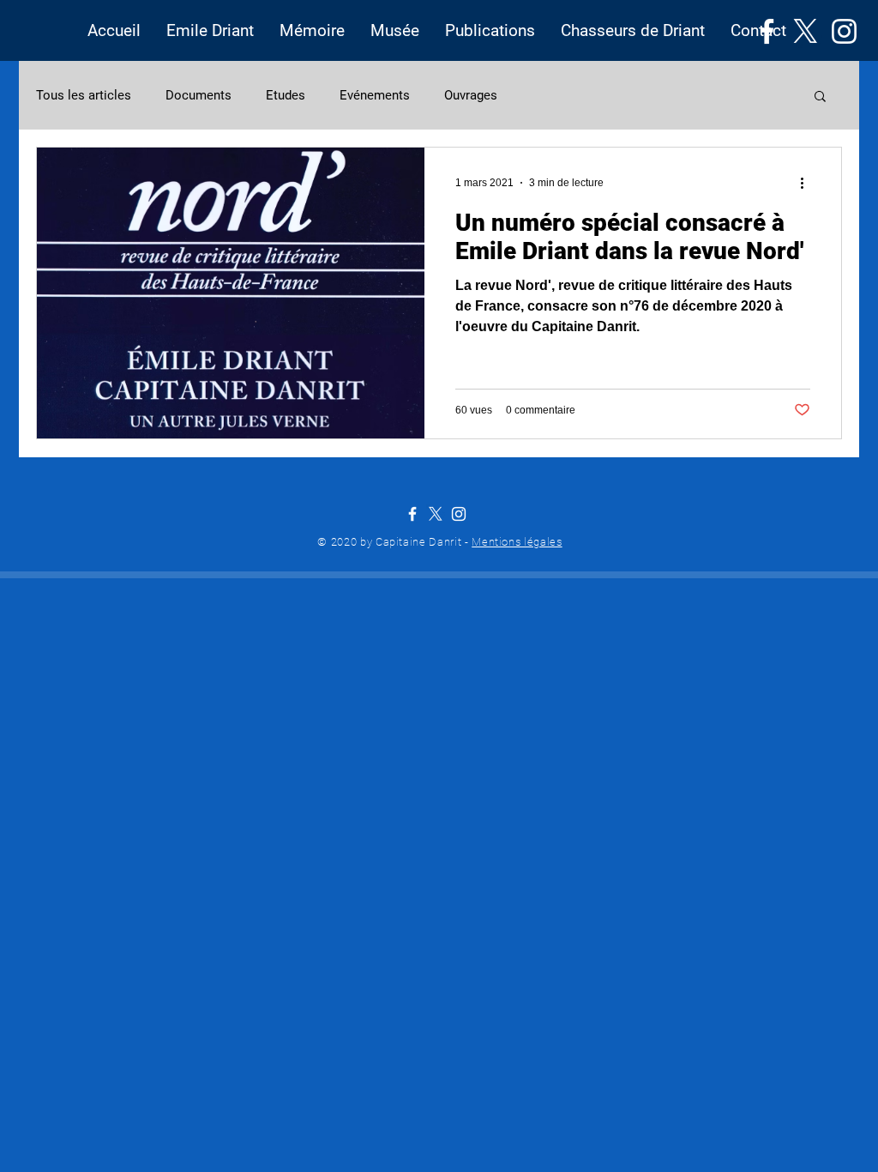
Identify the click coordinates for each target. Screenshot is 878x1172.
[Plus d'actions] (807, 182)
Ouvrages (470, 95)
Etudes (285, 95)
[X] (805, 31)
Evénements (375, 95)
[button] (210, 31)
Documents (198, 95)
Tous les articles (83, 95)
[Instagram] (844, 31)
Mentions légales (517, 541)
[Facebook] (767, 31)
